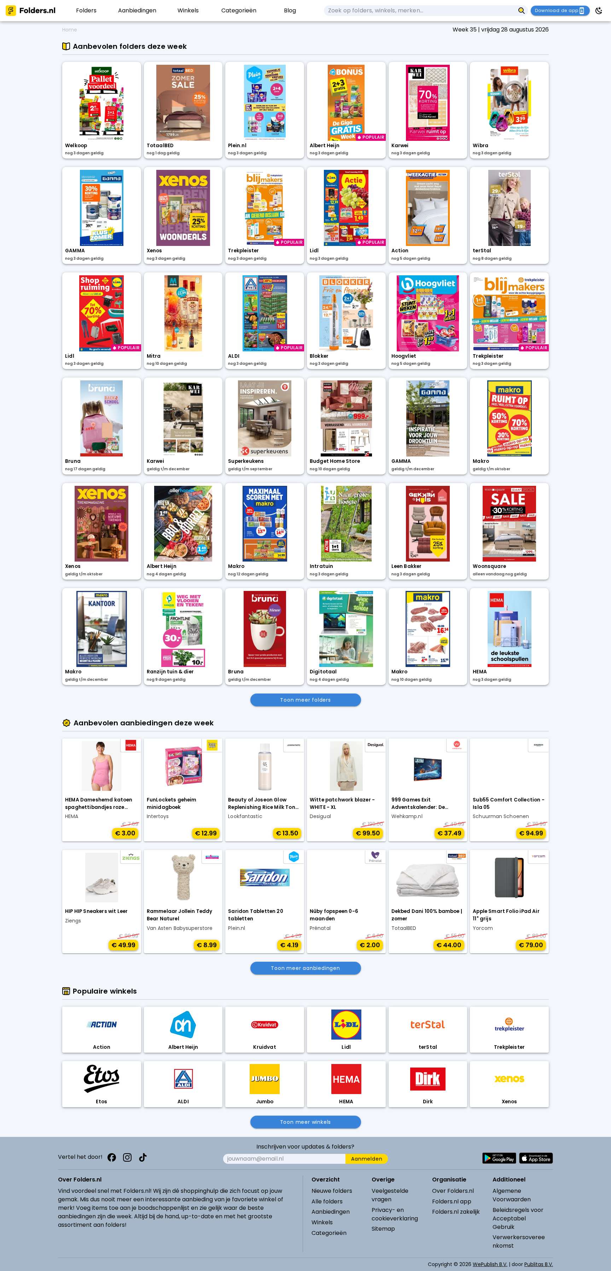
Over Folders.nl (453, 1191)
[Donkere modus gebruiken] (599, 10)
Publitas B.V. (538, 1264)
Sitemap (383, 1229)
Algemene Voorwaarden (512, 1195)
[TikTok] (142, 1157)
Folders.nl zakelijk (456, 1212)
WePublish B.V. (490, 1264)
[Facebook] (111, 1157)
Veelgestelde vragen (390, 1195)
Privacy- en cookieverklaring (395, 1214)
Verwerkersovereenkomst (519, 1241)
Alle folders (327, 1201)
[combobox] (419, 10)
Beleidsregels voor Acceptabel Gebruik (518, 1218)
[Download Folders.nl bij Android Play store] (499, 1158)
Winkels (322, 1222)
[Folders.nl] (30, 10)
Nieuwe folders (332, 1191)
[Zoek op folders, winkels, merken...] (521, 10)
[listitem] (86, 11)
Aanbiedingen (331, 1212)
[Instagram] (127, 1157)
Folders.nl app (451, 1201)
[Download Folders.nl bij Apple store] (536, 1158)
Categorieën (329, 1233)
